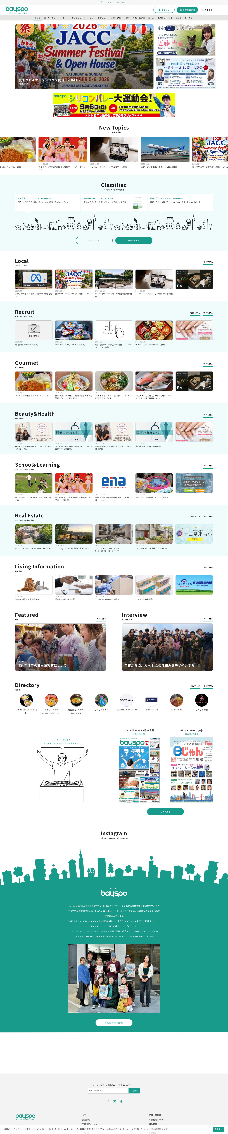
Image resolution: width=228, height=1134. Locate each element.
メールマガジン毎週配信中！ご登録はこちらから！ (114, 1085)
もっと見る (94, 240)
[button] (80, 86)
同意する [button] (218, 1129)
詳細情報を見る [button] (160, 1129)
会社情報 (86, 1119)
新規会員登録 (155, 1115)
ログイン (86, 1115)
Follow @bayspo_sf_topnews (114, 838)
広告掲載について (157, 1119)
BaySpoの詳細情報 (114, 1022)
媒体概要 (153, 1124)
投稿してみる (134, 240)
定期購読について (90, 1124)
